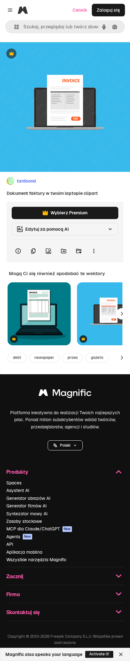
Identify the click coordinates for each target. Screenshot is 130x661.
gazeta (97, 357)
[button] (65, 445)
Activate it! (99, 654)
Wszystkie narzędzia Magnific (36, 559)
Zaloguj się (108, 10)
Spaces (13, 483)
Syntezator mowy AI (27, 514)
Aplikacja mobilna (24, 552)
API (9, 544)
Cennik (80, 10)
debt (17, 357)
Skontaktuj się (23, 612)
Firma (13, 594)
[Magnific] (65, 394)
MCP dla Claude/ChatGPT (38, 529)
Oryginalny (44, 54)
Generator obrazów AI (28, 498)
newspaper (44, 357)
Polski (65, 445)
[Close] (121, 654)
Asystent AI (17, 490)
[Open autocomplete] (14, 27)
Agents (18, 537)
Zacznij (14, 576)
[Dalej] (121, 313)
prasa (73, 357)
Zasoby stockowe (24, 521)
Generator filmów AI (26, 506)
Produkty (17, 471)
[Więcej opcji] (93, 251)
